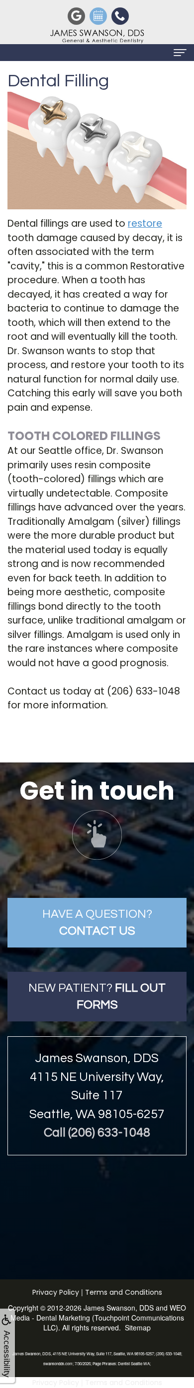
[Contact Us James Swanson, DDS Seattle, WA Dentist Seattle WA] (97, 835)
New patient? (97, 996)
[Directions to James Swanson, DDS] (75, 15)
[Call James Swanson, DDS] (119, 15)
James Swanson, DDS (119, 1308)
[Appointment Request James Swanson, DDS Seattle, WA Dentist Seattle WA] (97, 15)
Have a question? (97, 922)
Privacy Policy (55, 1292)
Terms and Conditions (123, 1292)
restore (145, 223)
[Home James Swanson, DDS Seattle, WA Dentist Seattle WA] (97, 35)
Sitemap (138, 1327)
